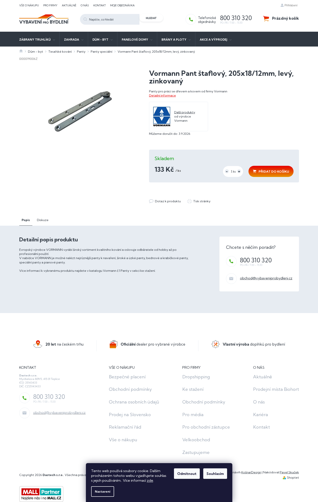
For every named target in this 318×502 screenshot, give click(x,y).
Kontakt (99, 5)
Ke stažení (192, 389)
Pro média (192, 414)
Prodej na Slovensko (130, 414)
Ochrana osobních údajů (134, 402)
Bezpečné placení (127, 376)
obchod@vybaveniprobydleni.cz (266, 278)
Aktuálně (69, 5)
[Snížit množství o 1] (227, 171)
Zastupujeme (196, 452)
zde (150, 480)
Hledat (151, 18)
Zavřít (173, 197)
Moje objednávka (122, 5)
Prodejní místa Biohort (276, 389)
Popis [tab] (26, 220)
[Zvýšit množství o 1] (239, 171)
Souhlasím (215, 473)
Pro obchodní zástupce (206, 427)
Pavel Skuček (289, 472)
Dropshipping (196, 376)
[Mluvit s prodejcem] (165, 201)
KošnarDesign (251, 472)
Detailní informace (162, 95)
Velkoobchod (196, 439)
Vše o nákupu (29, 5)
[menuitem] (37, 39)
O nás (85, 5)
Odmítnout (186, 473)
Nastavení (102, 491)
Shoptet (293, 477)
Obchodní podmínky (130, 389)
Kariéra (260, 414)
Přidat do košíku (274, 171)
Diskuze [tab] (43, 220)
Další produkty (184, 112)
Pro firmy (50, 5)
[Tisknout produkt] (198, 201)
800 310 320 (256, 260)
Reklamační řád (125, 427)
